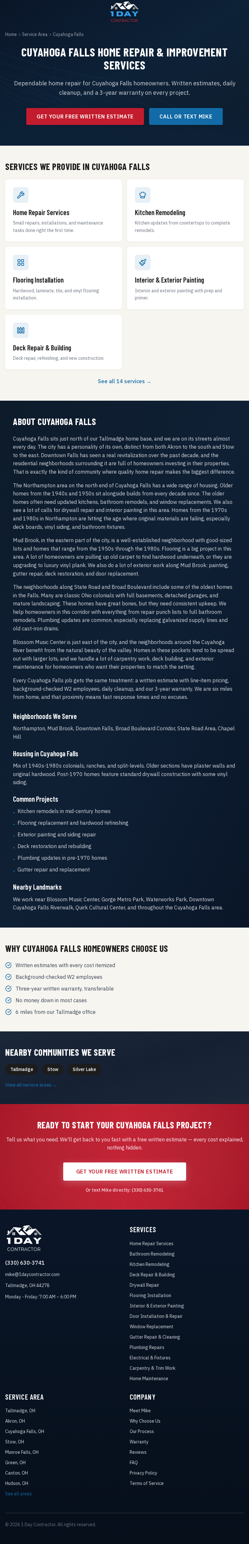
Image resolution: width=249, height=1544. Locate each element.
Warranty (139, 1442)
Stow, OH (14, 1442)
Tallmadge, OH (20, 1411)
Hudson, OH (16, 1483)
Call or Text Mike (186, 116)
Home (11, 34)
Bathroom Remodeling (152, 1254)
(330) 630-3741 (25, 1262)
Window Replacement (151, 1327)
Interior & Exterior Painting (157, 1306)
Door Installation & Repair (156, 1316)
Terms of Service (147, 1483)
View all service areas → (31, 1085)
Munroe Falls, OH (22, 1452)
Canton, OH (16, 1473)
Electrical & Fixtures (150, 1358)
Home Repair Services (151, 1243)
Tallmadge (21, 1069)
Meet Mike (140, 1411)
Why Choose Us (145, 1421)
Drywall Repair (144, 1285)
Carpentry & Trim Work (152, 1368)
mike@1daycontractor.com (32, 1274)
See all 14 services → (124, 381)
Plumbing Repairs (147, 1347)
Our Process (142, 1431)
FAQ (134, 1462)
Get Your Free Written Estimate (85, 116)
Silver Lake (84, 1069)
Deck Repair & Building (152, 1275)
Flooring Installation (150, 1295)
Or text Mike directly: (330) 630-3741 (124, 1190)
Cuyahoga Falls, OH (24, 1431)
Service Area (35, 34)
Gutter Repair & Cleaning (155, 1337)
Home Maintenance (149, 1378)
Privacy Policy (143, 1473)
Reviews (138, 1452)
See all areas (18, 1494)
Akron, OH (15, 1421)
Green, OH (15, 1462)
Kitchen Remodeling (150, 1264)
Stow (52, 1069)
